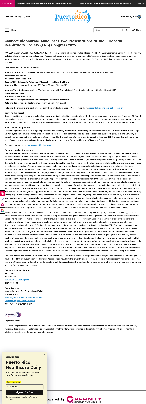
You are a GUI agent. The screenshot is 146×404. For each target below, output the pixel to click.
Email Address (13, 382)
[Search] (121, 30)
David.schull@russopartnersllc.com (20, 301)
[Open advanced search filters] (127, 30)
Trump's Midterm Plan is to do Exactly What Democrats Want (39, 3)
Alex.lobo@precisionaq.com (17, 280)
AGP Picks (7, 4)
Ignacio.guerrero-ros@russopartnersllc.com (24, 297)
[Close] (44, 355)
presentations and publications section (106, 108)
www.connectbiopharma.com (40, 145)
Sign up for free (24, 392)
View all (140, 3)
